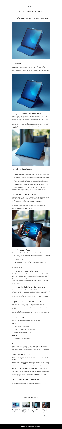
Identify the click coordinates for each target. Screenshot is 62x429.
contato (29, 11)
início (20, 11)
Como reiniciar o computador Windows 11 (16, 410)
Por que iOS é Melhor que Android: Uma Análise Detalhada (35, 411)
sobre (24, 11)
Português (39, 11)
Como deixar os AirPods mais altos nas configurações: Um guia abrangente (45, 412)
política (34, 11)
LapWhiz (31, 6)
